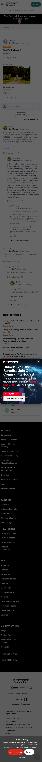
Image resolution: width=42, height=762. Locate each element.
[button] (21, 757)
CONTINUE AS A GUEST (14, 398)
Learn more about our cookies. (26, 747)
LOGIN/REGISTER (11, 394)
